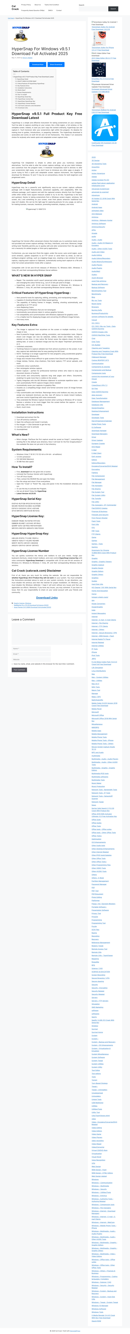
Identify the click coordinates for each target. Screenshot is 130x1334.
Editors (94, 460)
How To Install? (22, 94)
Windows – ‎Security (99, 1189)
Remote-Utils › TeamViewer (102, 955)
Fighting (95, 473)
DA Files (95, 389)
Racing (94, 933)
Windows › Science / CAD (101, 1282)
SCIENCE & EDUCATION (101, 972)
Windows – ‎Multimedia (100, 1186)
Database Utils (97, 405)
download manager (99, 431)
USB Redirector (97, 1103)
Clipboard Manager (99, 357)
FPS (93, 528)
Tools (94, 1077)
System (94, 1035)
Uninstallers (96, 1096)
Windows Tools (97, 1312)
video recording (98, 1141)
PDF (93, 888)
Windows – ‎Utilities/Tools (101, 1192)
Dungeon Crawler (98, 444)
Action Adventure (98, 173)
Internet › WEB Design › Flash (103, 636)
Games (94, 541)
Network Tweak (98, 802)
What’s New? (22, 90)
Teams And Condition (52, 5)
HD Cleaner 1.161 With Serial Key (104, 587)
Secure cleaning (98, 981)
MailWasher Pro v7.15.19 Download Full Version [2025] (31, 605)
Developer (95, 414)
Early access (96, 456)
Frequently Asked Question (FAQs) (32, 10)
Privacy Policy (26, 5)
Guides (94, 581)
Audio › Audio (97, 240)
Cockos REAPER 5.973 (100, 360)
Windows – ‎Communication (102, 1183)
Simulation (96, 1004)
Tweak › (95, 1086)
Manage (95, 693)
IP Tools (95, 649)
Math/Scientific (97, 700)
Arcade (94, 233)
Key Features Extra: (24, 85)
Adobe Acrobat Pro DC (100, 180)
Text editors (96, 1074)
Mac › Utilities (97, 681)
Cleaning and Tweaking (101, 348)
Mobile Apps (96, 731)
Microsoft (95, 712)
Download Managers (99, 434)
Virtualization (97, 1154)
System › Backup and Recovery (103, 1042)
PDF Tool (95, 891)
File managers (97, 486)
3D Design (96, 160)
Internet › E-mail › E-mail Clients (104, 620)
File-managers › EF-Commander (104, 505)
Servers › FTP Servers (100, 1001)
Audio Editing (97, 255)
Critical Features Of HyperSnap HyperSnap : (31, 83)
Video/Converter (98, 1147)
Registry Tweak (97, 946)
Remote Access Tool (99, 949)
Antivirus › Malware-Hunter (102, 220)
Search (81, 5)
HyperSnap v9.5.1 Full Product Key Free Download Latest (34, 77)
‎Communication (98, 363)
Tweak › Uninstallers (99, 1090)
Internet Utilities (98, 646)
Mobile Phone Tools (99, 737)
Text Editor (96, 1070)
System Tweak (97, 1061)
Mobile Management (99, 734)
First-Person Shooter (100, 518)
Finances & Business (99, 511)
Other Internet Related (100, 852)
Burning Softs (97, 310)
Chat (93, 338)
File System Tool (98, 492)
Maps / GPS (96, 697)
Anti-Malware (97, 214)
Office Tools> (97, 836)
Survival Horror (97, 1032)
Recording (95, 936)
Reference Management (101, 943)
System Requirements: (24, 92)
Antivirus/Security (98, 227)
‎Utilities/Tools (97, 1109)
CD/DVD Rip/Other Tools (101, 335)
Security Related (98, 991)
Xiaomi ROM (96, 1321)
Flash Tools (96, 521)
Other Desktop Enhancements (103, 849)
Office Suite (96, 820)
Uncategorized (97, 1093)
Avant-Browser (97, 278)
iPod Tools (96, 655)
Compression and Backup (101, 370)
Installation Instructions (25, 88)
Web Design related (99, 1176)
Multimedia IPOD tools (100, 773)
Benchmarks (96, 294)
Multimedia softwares (100, 777)
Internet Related (98, 642)
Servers (94, 998)
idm (93, 600)
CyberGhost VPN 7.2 (99, 385)
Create (94, 382)
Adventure (96, 195)
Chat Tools (96, 342)
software (95, 1010)
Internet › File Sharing (100, 623)
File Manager (97, 482)
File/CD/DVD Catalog (99, 508)
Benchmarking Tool (99, 291)
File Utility (95, 502)
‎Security (95, 985)
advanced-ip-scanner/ (100, 192)
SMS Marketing (97, 1007)
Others (94, 875)
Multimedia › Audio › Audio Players (105, 759)
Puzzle (94, 926)
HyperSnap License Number (26, 103)
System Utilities (98, 1064)
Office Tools (96, 826)
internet (95, 617)
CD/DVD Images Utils (100, 332)
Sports (94, 1017)
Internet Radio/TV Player (101, 639)
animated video (98, 211)
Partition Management (100, 881)
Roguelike (95, 962)
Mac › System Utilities (100, 677)
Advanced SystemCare (100, 189)
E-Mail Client (96, 453)
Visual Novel (96, 1157)
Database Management (101, 401)
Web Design (96, 1166)
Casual (94, 320)
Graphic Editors (97, 571)
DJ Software (96, 427)
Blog (93, 297)
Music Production (98, 786)
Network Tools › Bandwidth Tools (104, 790)
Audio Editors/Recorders (101, 258)
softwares (95, 1014)
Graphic (95, 558)
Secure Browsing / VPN (100, 978)
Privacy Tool (96, 913)
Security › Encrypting (99, 988)
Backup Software (98, 287)
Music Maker (96, 783)
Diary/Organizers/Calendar (102, 421)
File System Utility (98, 495)
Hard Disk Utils (97, 584)
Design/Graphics (98, 408)
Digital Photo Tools (99, 424)
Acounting (95, 167)
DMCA (50, 10)
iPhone (94, 652)
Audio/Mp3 (96, 271)
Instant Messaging (99, 613)
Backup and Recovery (100, 284)
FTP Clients (96, 534)
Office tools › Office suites (102, 829)
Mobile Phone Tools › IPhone (102, 740)
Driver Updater (97, 440)
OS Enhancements (99, 842)
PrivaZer (95, 917)
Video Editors (97, 1131)
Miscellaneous (97, 724)
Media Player (97, 709)
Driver (94, 437)
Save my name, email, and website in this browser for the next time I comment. (44, 664)
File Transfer (96, 499)
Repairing (95, 959)
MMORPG (95, 727)
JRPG (94, 659)
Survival (95, 1029)
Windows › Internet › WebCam (103, 1222)
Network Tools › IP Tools (101, 793)
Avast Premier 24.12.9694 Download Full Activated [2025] (32, 607)
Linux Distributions (99, 671)
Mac (93, 674)
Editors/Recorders (98, 463)
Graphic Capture (19, 603)
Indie (93, 610)
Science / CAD (97, 968)
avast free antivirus (99, 281)
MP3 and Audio (98, 752)
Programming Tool (99, 923)
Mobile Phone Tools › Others (102, 744)
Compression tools (99, 373)
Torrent (94, 1080)
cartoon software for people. (102, 317)
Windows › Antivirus (99, 1196)
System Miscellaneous (100, 1054)
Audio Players (97, 265)
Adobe (94, 177)
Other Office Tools (99, 858)
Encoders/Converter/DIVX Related (105, 466)
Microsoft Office (98, 715)
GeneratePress (75, 1331)
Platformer (96, 900)
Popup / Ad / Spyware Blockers (103, 904)
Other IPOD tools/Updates (102, 855)
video (94, 1119)
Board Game (96, 304)
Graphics (95, 578)
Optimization (96, 839)
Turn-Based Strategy (100, 1083)
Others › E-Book (98, 878)
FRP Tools (95, 531)
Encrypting (96, 469)
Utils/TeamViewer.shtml (101, 1116)
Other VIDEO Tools (99, 868)
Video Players (97, 1137)
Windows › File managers (101, 1208)
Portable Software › (99, 907)
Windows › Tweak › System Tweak (105, 1302)
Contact (59, 10)
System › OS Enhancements (102, 1045)
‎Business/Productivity (100, 313)
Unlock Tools (96, 1099)
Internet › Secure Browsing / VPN (104, 633)
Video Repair (96, 1144)
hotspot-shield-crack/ (100, 597)
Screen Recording (98, 975)
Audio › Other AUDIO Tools (102, 249)
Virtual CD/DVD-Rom (99, 1150)
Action (94, 170)
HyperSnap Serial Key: (24, 97)
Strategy (95, 1026)
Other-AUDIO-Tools (99, 871)
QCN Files (95, 930)
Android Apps (97, 207)
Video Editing (97, 1128)
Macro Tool (96, 690)
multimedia (96, 756)
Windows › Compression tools (103, 1205)
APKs (94, 230)
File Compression (98, 476)
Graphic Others (97, 575)
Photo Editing (97, 897)
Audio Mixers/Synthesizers (102, 262)
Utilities (94, 1106)
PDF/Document (97, 894)
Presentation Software (100, 910)
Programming (97, 920)
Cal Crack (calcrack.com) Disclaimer (29, 105)
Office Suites (96, 823)
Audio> (94, 275)
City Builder (96, 345)
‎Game (94, 537)
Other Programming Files (101, 865)
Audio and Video (98, 252)
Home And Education (100, 591)
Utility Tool (96, 1112)
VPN (93, 1163)
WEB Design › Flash (99, 1170)
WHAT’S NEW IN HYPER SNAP (27, 81)
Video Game (96, 1134)
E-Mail (94, 450)
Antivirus (95, 217)
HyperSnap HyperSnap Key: (26, 101)
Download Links (23, 108)
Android (95, 204)
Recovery (95, 939)
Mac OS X (95, 684)
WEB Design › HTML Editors (102, 1173)
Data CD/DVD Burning (100, 392)
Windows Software (99, 1309)
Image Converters (98, 604)
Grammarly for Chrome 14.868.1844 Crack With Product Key (104, 552)
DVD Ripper (96, 447)
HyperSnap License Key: (25, 99)
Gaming (95, 547)
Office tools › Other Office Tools (104, 833)
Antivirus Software (99, 224)
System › (95, 1039)
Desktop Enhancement (100, 411)
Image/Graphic (97, 607)
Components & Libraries (101, 367)
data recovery (97, 395)
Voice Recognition (98, 1160)
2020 (94, 157)
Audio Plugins (97, 268)
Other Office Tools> (99, 862)
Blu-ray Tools (97, 300)
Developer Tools (98, 418)
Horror (94, 594)
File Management (98, 479)
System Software (98, 1057)
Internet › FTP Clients (100, 626)
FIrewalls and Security (100, 515)
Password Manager (99, 884)
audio (94, 236)
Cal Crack (15, 7)
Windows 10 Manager (100, 1306)
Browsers (95, 307)
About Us (38, 5)
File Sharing (96, 489)
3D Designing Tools (99, 164)
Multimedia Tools (98, 780)
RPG (93, 965)
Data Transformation (99, 398)
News (94, 805)
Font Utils (95, 524)
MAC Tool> (96, 687)
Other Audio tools (98, 845)
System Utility (97, 1067)
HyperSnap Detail (22, 79)
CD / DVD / (96, 323)
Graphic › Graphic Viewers (102, 562)
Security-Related (98, 994)
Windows (28, 603)
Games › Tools (97, 544)
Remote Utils (96, 952)
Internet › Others (98, 630)
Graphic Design (97, 568)
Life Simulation (97, 668)
